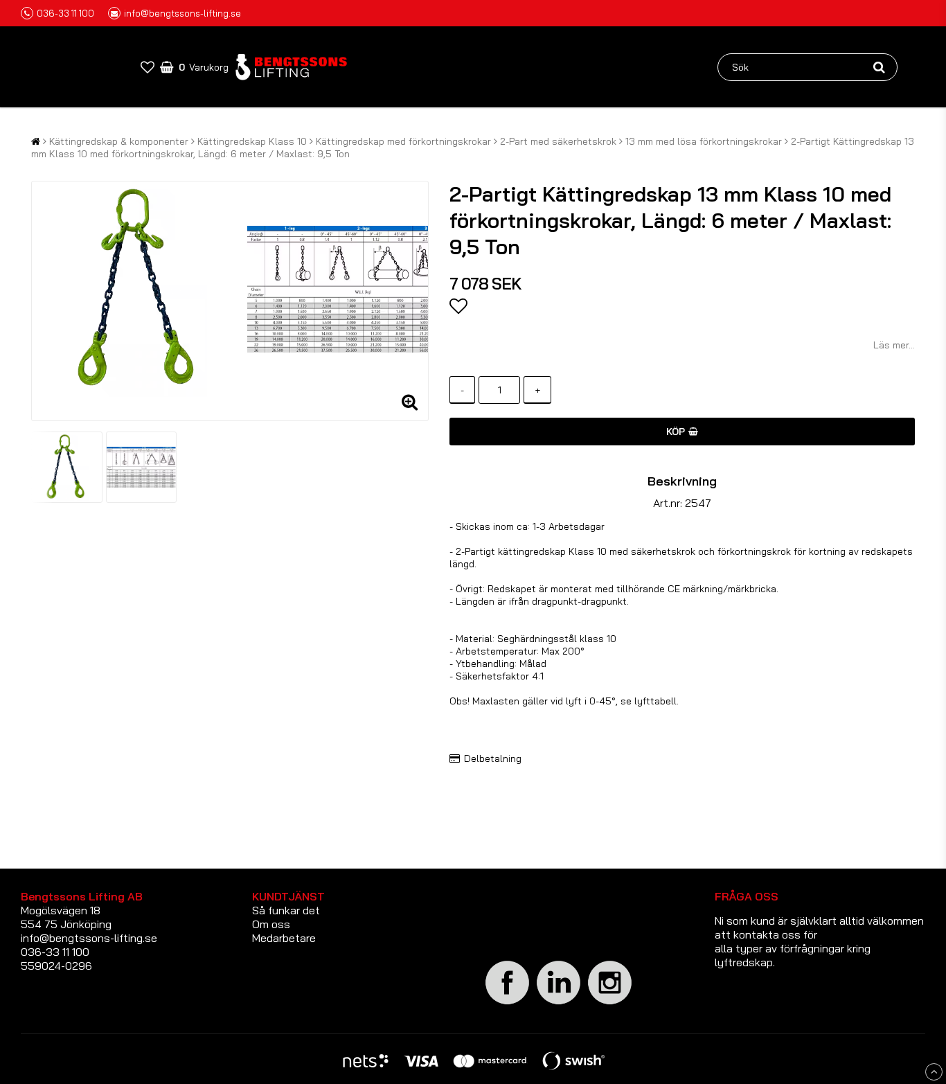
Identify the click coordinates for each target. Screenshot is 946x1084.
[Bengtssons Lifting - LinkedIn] (559, 1004)
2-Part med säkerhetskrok (558, 141)
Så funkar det (286, 910)
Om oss (271, 924)
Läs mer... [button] (894, 345)
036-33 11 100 (65, 13)
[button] (147, 66)
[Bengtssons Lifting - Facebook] (507, 1002)
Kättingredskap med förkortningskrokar (403, 141)
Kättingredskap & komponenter (118, 141)
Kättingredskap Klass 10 (252, 141)
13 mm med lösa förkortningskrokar (703, 141)
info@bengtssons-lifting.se (182, 13)
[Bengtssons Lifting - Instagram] (610, 1002)
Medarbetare (284, 938)
